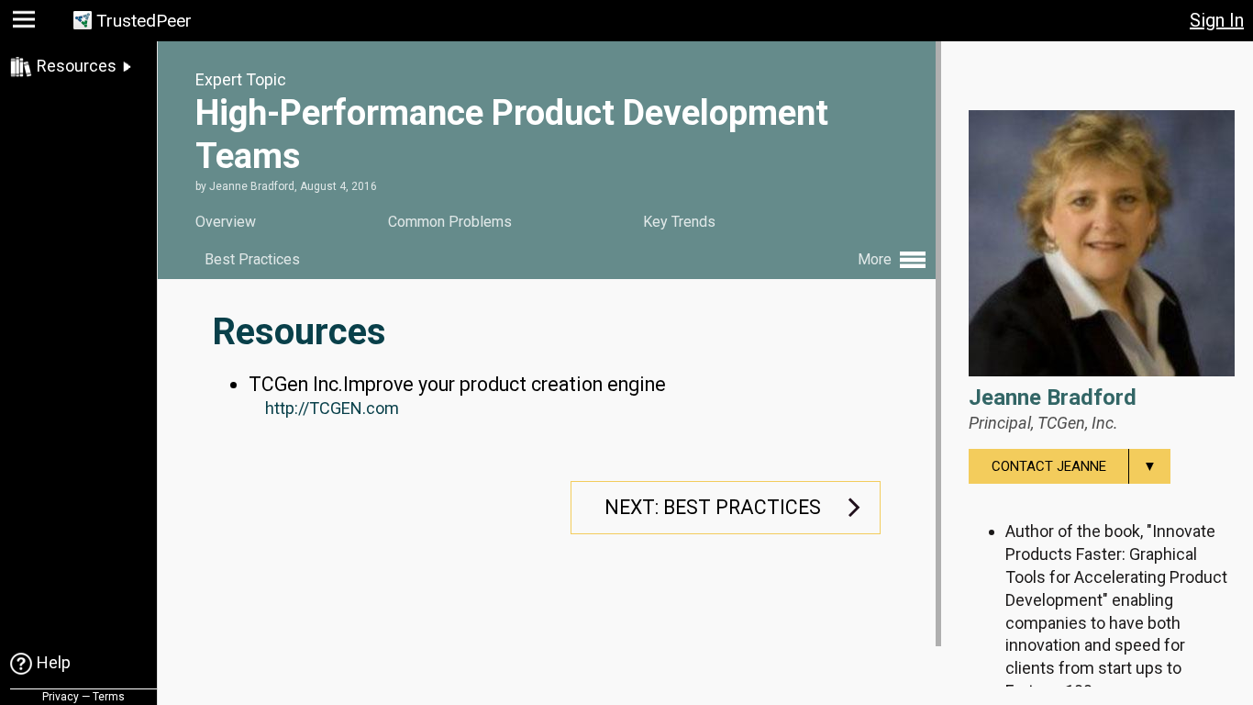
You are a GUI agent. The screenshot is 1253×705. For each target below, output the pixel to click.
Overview (225, 221)
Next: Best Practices (712, 507)
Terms (109, 696)
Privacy (60, 696)
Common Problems (450, 221)
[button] (26, 23)
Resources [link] (76, 65)
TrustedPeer (144, 20)
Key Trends (679, 221)
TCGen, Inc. (1077, 422)
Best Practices (252, 259)
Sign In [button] (1217, 20)
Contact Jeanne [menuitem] (1074, 466)
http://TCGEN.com (332, 408)
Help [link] (54, 662)
